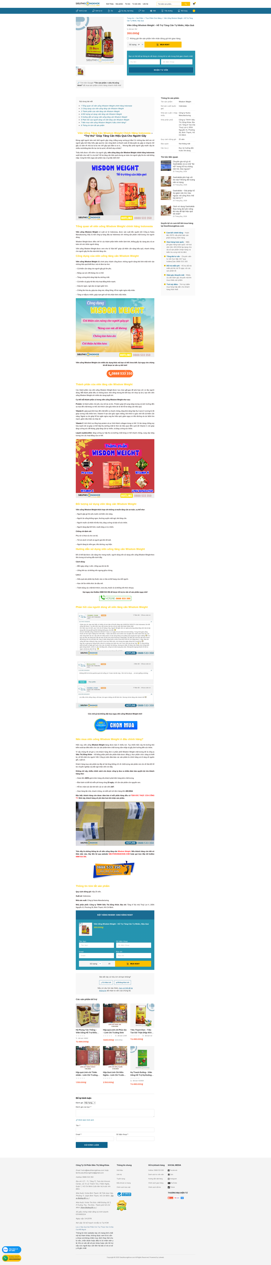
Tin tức (127, 4)
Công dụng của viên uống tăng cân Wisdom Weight (102, 108)
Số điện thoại (122, 1134)
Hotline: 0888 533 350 (156, 1170)
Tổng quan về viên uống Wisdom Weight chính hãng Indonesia (106, 106)
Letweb (161, 1257)
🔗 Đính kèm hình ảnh (85, 1120)
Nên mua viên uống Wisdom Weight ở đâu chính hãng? (103, 122)
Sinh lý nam (83, 11)
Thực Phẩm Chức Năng (153, 18)
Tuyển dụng (121, 1179)
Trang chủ (130, 18)
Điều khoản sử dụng (124, 1183)
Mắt (154, 11)
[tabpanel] (100, 41)
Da (112, 11)
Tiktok (172, 1187)
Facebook (173, 1170)
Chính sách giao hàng (155, 1183)
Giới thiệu (120, 1170)
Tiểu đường (168, 11)
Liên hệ (145, 4)
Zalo (171, 1174)
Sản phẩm (119, 4)
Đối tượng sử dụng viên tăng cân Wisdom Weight (101, 114)
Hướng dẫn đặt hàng (155, 1179)
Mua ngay (164, 45)
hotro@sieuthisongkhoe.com (92, 1170)
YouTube (173, 1183)
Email (79, 1134)
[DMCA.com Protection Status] (122, 1205)
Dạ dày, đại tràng (127, 11)
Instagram (173, 1179)
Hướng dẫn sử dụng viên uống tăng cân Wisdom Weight (104, 117)
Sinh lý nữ (98, 11)
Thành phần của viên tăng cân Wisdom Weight (100, 111)
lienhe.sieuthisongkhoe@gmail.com (90, 1173)
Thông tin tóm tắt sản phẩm (92, 125)
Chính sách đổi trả (154, 1187)
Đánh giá (79, 1103)
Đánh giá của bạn (83, 1107)
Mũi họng (184, 11)
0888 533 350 (87, 1177)
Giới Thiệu (110, 4)
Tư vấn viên (136, 4)
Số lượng (132, 45)
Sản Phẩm (139, 18)
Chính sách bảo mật (123, 1187)
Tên (78, 1125)
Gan (143, 11)
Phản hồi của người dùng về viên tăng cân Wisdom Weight (105, 120)
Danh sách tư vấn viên (156, 1174)
